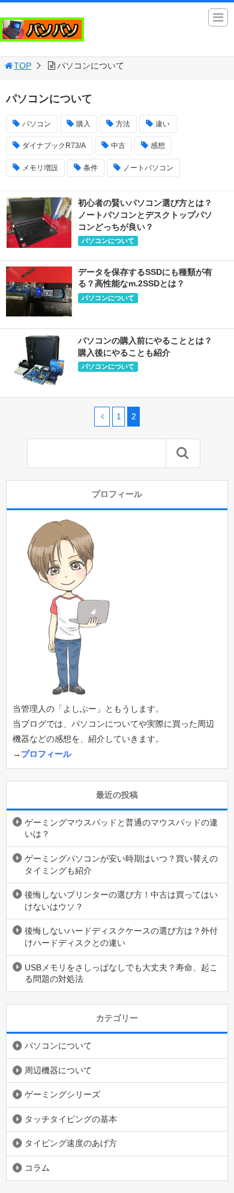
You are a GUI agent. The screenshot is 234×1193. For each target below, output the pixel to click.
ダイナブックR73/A (54, 145)
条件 (90, 168)
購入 (83, 124)
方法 (123, 124)
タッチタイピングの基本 (71, 1119)
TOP (22, 65)
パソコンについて (108, 240)
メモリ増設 (40, 168)
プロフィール (46, 754)
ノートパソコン (148, 168)
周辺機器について (58, 1070)
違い (162, 124)
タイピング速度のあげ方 (71, 1143)
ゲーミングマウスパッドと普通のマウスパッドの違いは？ (121, 828)
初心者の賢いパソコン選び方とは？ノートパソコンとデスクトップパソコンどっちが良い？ (145, 214)
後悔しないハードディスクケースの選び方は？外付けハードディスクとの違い (121, 937)
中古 (118, 145)
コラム (37, 1168)
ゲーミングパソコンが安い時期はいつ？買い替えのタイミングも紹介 (121, 864)
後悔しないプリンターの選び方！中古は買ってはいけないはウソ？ (121, 900)
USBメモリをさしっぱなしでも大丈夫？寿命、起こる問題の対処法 (121, 973)
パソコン (36, 124)
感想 (158, 145)
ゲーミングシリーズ (62, 1094)
